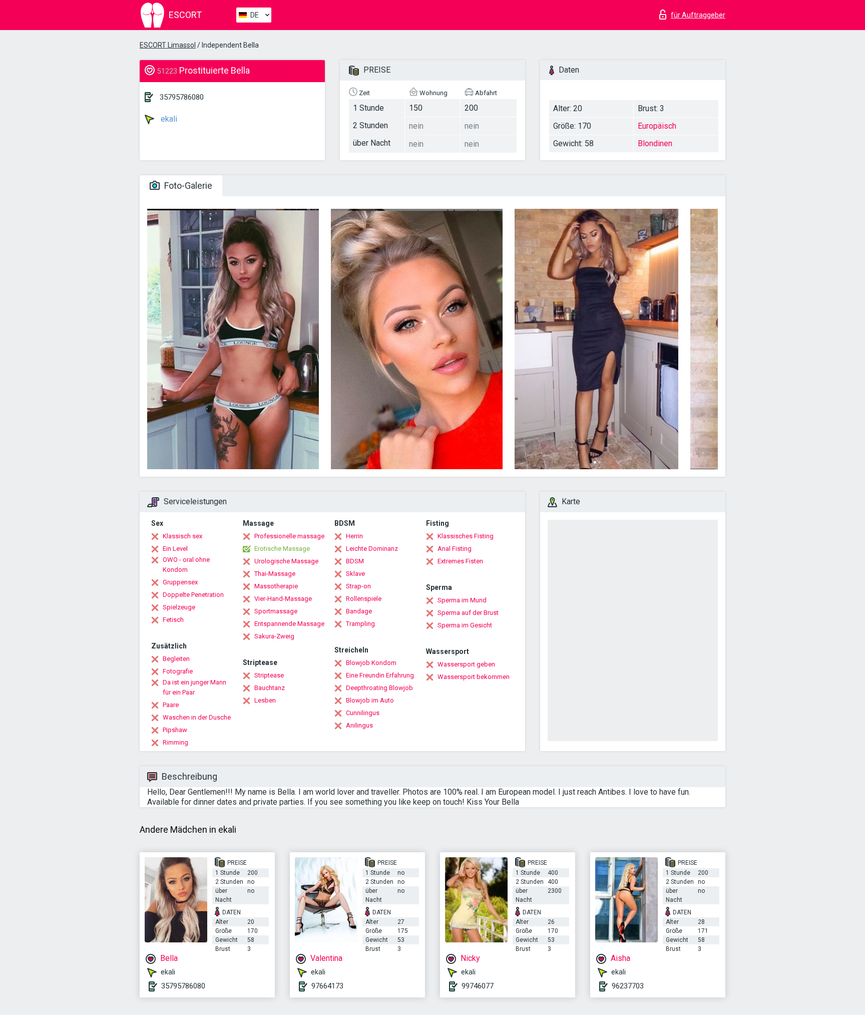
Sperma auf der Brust (468, 612)
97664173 (327, 985)
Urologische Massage (286, 561)
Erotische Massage (282, 548)
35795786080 (182, 97)
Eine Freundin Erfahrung (380, 675)
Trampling (360, 623)
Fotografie (178, 671)
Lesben (265, 700)
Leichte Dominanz (372, 548)
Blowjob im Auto (370, 700)
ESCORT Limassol (168, 45)
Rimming (175, 742)
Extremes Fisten (460, 561)
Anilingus (359, 725)
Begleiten (176, 658)
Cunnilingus (362, 713)
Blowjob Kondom (371, 662)
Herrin (354, 536)
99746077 (478, 985)
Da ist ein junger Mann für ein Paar (194, 687)
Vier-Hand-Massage (283, 598)
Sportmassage (275, 611)
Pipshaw (175, 730)
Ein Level (175, 548)
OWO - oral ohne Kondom (186, 564)
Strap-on (358, 586)
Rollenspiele (363, 598)
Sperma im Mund (462, 600)
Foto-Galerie (187, 185)
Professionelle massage (289, 536)
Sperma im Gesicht (465, 625)
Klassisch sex (182, 536)
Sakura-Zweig (274, 636)
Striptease (269, 675)
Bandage (359, 611)
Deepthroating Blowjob (379, 688)
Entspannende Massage (289, 623)
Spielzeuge (179, 607)
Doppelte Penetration (193, 594)
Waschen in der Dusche (197, 717)
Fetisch (173, 619)
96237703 (628, 985)
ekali (168, 119)
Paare (171, 705)
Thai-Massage (274, 573)
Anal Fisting (455, 548)
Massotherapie (276, 586)
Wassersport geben (466, 664)
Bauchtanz (269, 688)
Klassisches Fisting (466, 536)
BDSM (355, 561)
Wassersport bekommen (474, 677)
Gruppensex (180, 582)
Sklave (355, 573)
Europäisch (657, 126)
